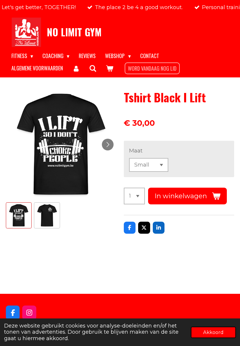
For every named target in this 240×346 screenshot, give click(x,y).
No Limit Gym (74, 32)
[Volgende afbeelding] (108, 144)
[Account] (76, 68)
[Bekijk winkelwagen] (109, 68)
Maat (136, 150)
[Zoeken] (93, 68)
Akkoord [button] (213, 332)
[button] (19, 215)
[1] (134, 196)
